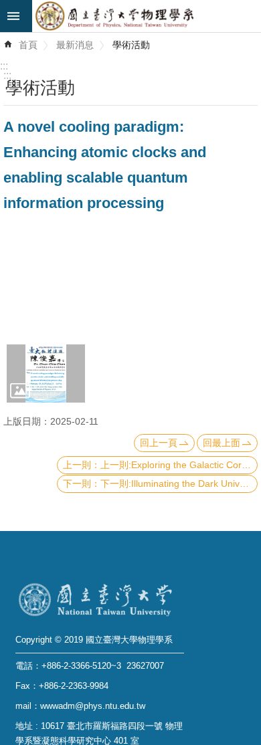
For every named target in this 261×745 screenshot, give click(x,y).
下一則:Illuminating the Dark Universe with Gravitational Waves (179, 483)
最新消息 (75, 44)
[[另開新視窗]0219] (46, 373)
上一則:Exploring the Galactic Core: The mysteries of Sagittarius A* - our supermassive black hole (179, 464)
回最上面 (221, 442)
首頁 (28, 44)
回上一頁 (158, 442)
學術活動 (131, 44)
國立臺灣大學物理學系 (146, 16)
